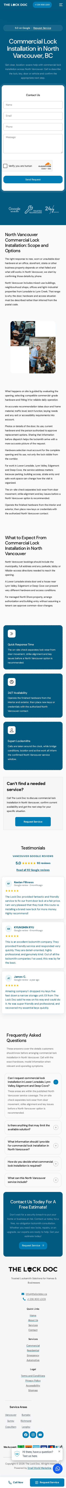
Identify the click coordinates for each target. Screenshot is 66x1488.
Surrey (10, 1420)
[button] (33, 1095)
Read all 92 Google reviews (32, 870)
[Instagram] (33, 1434)
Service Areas (18, 1407)
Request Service (42, 27)
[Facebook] (26, 1434)
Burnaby (26, 1414)
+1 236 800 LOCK (42, 4)
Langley (26, 1426)
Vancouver (10, 1414)
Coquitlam (10, 1426)
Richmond (26, 1420)
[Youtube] (40, 1434)
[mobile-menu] (59, 5)
